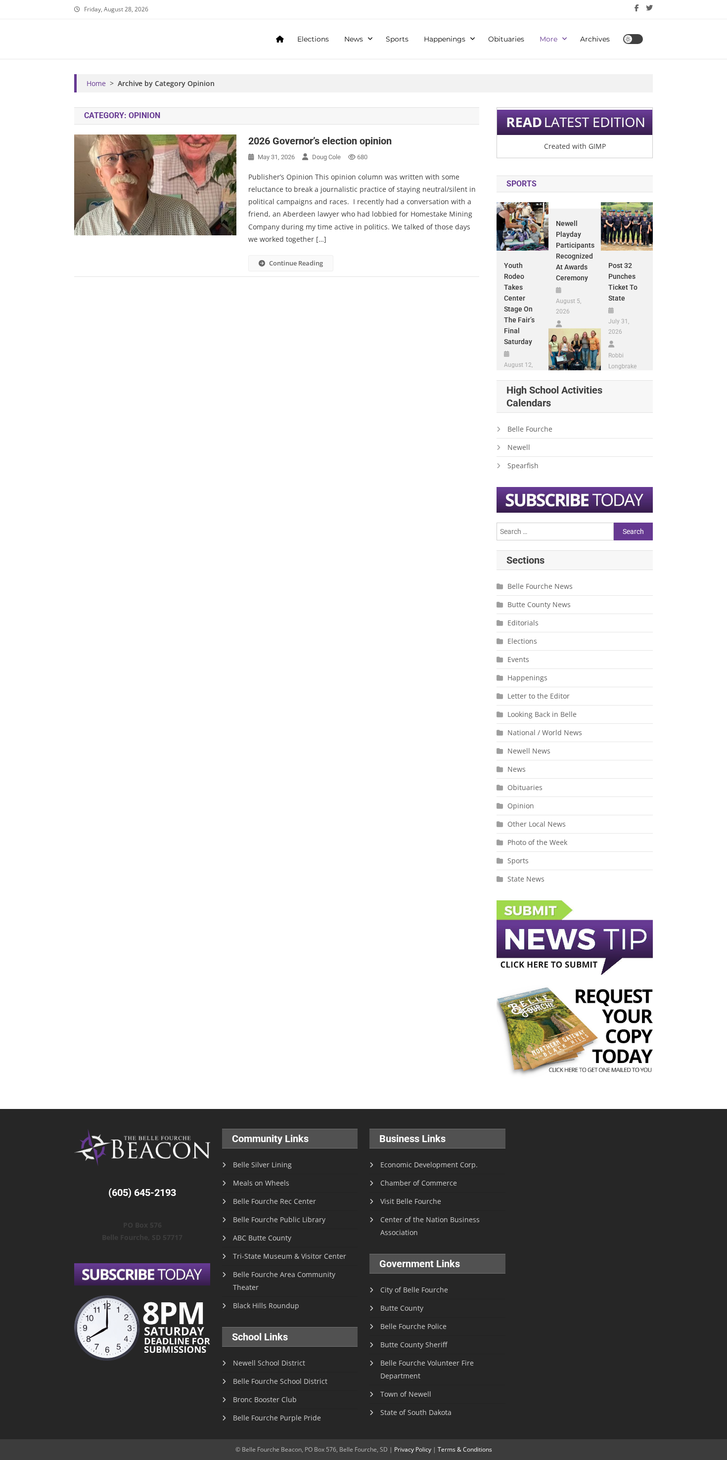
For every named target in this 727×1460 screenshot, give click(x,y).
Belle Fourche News (540, 586)
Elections (313, 39)
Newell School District (269, 1363)
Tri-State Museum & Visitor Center (289, 1256)
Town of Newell (405, 1394)
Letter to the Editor (538, 696)
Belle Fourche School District (280, 1381)
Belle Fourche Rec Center (274, 1201)
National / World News (544, 732)
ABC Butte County (262, 1237)
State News (526, 879)
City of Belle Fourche (414, 1289)
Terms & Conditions (465, 1449)
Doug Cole (326, 157)
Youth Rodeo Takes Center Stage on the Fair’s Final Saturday (519, 304)
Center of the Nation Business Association (430, 1226)
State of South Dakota (416, 1412)
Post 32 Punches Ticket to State (622, 282)
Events (518, 659)
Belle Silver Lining (262, 1164)
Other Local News (536, 824)
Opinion (520, 805)
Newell (518, 447)
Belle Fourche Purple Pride (277, 1417)
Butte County (401, 1308)
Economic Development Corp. (429, 1164)
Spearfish (523, 465)
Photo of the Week (537, 842)
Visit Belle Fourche (410, 1201)
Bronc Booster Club (265, 1399)
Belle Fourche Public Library (279, 1219)
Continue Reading (296, 263)
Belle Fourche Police (413, 1326)
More (548, 39)
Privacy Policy (412, 1449)
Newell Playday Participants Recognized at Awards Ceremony (574, 251)
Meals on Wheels (261, 1183)
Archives (595, 39)
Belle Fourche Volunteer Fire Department (427, 1369)
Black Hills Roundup (266, 1305)
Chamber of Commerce (418, 1183)
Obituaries (506, 39)
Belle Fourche (529, 429)
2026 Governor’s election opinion (320, 141)
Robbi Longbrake (622, 361)
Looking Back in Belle (542, 714)
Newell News (528, 750)
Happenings (444, 39)
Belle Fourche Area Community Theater (284, 1281)
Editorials (523, 622)
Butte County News (539, 604)
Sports (397, 39)
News (353, 39)
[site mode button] (633, 39)
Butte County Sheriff (413, 1344)
